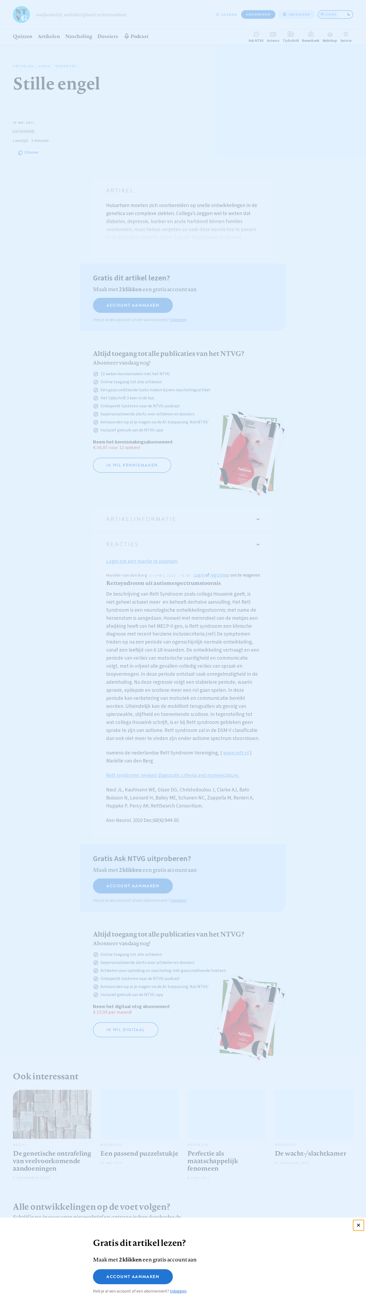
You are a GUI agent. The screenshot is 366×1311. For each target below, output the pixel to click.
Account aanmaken (132, 1277)
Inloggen (178, 1291)
